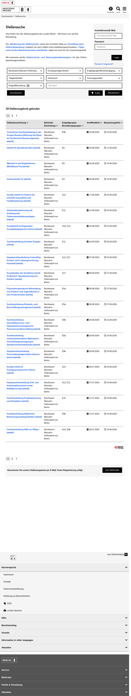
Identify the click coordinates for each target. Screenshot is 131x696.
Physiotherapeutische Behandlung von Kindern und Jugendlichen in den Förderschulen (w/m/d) (24, 292)
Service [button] (5, 670)
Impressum (9, 574)
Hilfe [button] (4, 618)
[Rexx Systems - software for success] (118, 447)
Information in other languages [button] (17, 640)
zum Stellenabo (112, 470)
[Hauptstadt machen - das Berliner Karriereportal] (16, 10)
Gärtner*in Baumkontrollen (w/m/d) (23, 148)
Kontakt (7, 582)
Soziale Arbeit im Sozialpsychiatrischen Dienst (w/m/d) (21, 370)
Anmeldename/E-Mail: (105, 30)
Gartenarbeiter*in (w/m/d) (19, 179)
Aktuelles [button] (6, 647)
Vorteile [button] (5, 633)
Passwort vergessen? (104, 64)
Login (116, 57)
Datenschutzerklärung (14, 589)
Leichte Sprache (14, 610)
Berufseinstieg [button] (9, 625)
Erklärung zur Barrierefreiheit (17, 596)
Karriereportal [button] (9, 567)
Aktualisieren (113, 93)
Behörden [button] (6, 677)
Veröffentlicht (93, 123)
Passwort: (99, 42)
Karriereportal (7, 16)
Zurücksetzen (16, 93)
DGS (9, 603)
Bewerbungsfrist (112, 123)
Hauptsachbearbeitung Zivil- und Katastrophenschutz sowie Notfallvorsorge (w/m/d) (23, 385)
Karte (97, 93)
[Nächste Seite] (17, 116)
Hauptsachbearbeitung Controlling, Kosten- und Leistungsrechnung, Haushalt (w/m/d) (24, 260)
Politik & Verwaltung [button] (12, 685)
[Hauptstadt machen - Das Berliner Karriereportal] (13, 557)
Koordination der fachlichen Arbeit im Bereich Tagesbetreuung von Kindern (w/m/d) (23, 276)
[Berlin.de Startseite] (8, 3)
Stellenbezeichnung (16, 123)
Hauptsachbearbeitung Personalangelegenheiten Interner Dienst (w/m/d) (23, 354)
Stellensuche (20, 16)
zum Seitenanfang (115, 554)
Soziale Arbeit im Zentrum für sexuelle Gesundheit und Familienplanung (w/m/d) (21, 198)
